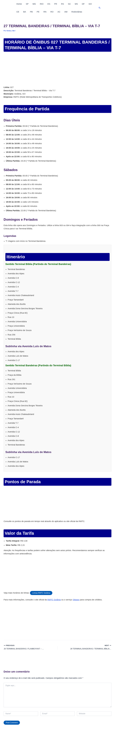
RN (44, 12)
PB (31, 12)
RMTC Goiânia (54, 600)
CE (17, 12)
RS (62, 4)
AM (65, 12)
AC (59, 12)
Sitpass (76, 600)
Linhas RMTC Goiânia (41, 593)
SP (27, 4)
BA (24, 12)
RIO (41, 4)
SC (69, 4)
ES (49, 4)
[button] (100, 7)
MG (34, 4)
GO (90, 4)
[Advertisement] (57, 69)
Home (19, 4)
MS (76, 4)
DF (83, 4)
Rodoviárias (76, 12)
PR (55, 4)
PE (38, 12)
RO (51, 12)
